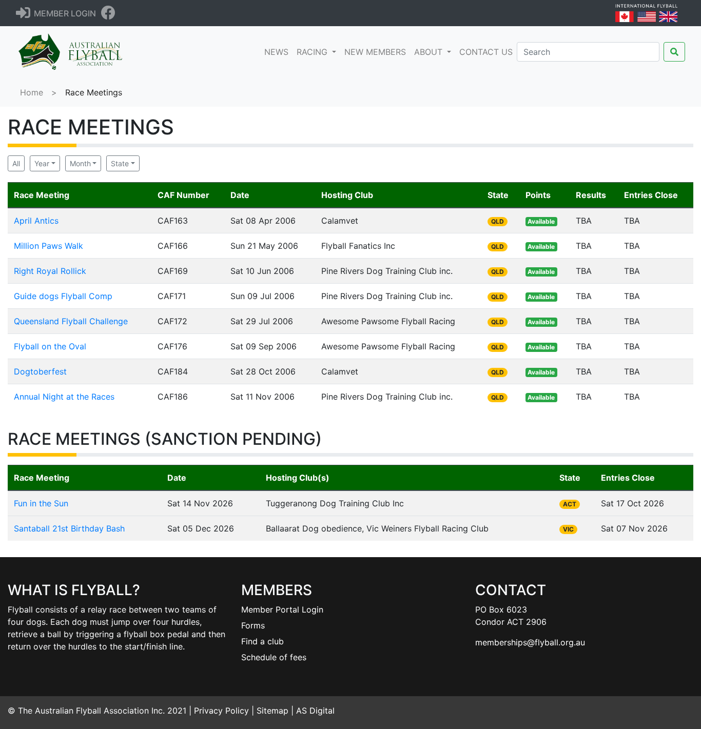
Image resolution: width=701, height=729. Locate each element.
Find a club (262, 641)
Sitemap (272, 710)
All (16, 163)
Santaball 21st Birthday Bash (69, 528)
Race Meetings (93, 92)
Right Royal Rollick (50, 271)
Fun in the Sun (41, 503)
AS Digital (315, 710)
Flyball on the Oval (50, 346)
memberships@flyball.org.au (530, 642)
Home (31, 92)
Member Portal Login (282, 609)
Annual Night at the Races (64, 396)
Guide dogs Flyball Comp (63, 296)
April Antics (36, 220)
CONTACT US (486, 52)
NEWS (278, 51)
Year (41, 163)
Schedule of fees (273, 657)
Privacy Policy (221, 710)
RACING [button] (313, 52)
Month (80, 163)
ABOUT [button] (429, 52)
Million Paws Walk (48, 246)
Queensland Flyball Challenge (71, 321)
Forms (253, 625)
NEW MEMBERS (375, 52)
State (120, 163)
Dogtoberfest (40, 371)
